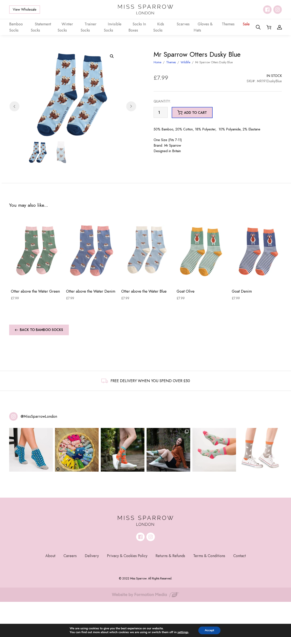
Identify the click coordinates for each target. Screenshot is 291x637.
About (50, 556)
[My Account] (279, 27)
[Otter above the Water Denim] (92, 250)
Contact (239, 556)
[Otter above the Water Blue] (147, 250)
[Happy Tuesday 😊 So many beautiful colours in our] (168, 450)
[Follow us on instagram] (277, 9)
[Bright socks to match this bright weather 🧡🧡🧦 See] (122, 450)
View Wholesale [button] (24, 9)
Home (157, 62)
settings (182, 632)
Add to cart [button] (195, 112)
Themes (171, 62)
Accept (209, 630)
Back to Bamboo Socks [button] (41, 329)
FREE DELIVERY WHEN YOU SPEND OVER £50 (150, 381)
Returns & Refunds (170, 556)
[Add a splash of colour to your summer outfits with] (77, 450)
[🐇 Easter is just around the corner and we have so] (260, 450)
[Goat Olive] (202, 250)
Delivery (92, 556)
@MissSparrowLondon (39, 416)
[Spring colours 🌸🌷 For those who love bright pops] (214, 450)
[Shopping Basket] (268, 27)
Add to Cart (37, 279)
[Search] (258, 27)
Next (131, 106)
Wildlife (185, 62)
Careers (70, 556)
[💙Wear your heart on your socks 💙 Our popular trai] (31, 450)
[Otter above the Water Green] (37, 250)
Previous (14, 106)
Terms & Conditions (209, 556)
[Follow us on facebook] (267, 9)
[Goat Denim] (258, 250)
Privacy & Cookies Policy (127, 556)
